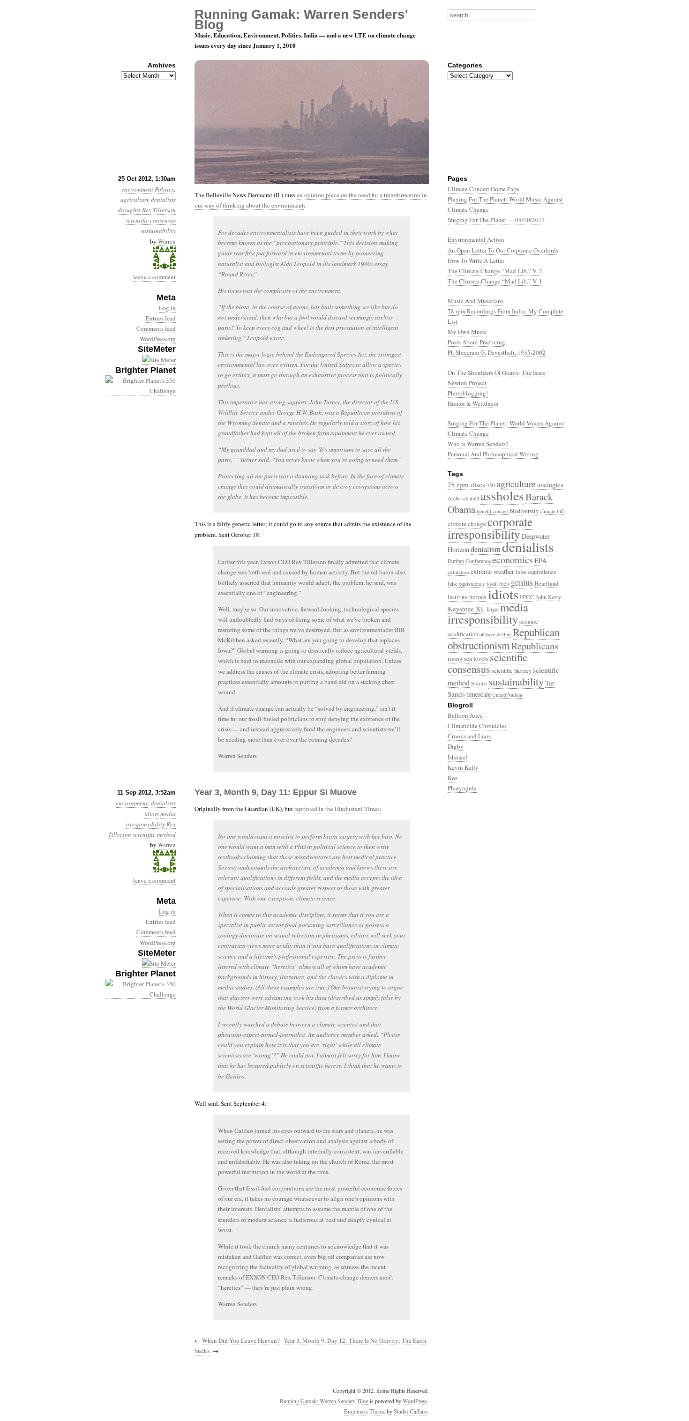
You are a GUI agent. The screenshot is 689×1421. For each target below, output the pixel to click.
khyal (493, 609)
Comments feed (156, 328)
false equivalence (536, 572)
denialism (486, 548)
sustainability (158, 230)
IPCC (527, 597)
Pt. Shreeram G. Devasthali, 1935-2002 (497, 352)
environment (132, 803)
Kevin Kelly (463, 767)
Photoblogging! (468, 393)
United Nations (507, 694)
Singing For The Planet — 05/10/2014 (496, 220)
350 (491, 485)
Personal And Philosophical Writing (493, 454)
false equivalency (466, 583)
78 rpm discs (466, 484)
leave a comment (154, 277)
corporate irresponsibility (490, 527)
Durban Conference (469, 561)
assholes (502, 495)
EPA (540, 560)
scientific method (154, 834)
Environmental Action (476, 239)
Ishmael (457, 757)
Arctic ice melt (463, 498)
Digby (456, 746)
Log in (167, 308)
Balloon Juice (465, 715)
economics (512, 559)
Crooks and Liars (469, 736)
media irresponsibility (488, 613)
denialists (163, 199)
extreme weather (492, 571)
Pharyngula (462, 788)
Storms (479, 683)
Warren (167, 241)
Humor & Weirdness (473, 403)
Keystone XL (466, 608)
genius (522, 582)
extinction (458, 571)
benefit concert (493, 510)
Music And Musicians (475, 301)
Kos (452, 778)
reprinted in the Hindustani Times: (338, 808)
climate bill (552, 510)
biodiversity (524, 511)
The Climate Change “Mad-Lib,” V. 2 (495, 271)
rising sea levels (468, 659)
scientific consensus (151, 220)
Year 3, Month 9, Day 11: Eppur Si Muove (276, 792)
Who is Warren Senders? (478, 443)
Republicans (534, 645)
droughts (129, 210)
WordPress (415, 1401)
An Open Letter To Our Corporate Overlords (503, 250)
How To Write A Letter (476, 260)
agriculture (135, 199)
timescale (478, 694)
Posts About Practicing (476, 342)
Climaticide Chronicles (477, 726)
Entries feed (161, 318)
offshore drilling (495, 634)
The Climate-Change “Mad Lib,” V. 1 (495, 281)
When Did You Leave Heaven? (241, 1340)
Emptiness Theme (364, 1411)
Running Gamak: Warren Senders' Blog (324, 1401)
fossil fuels (498, 583)
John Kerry (548, 597)
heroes (478, 596)
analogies (550, 484)
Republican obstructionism (504, 638)
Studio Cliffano (410, 1411)
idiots (151, 814)
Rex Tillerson (159, 210)
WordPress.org (158, 339)
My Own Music (467, 331)
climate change (467, 524)
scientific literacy (512, 671)
